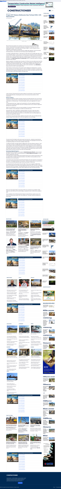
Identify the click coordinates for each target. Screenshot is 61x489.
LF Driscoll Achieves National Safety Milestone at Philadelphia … (36, 344)
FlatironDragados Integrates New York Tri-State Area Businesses (36, 368)
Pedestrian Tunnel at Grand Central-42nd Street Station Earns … (12, 342)
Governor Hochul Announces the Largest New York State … (11, 393)
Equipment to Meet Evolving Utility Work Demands (45, 270)
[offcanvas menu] (52, 10)
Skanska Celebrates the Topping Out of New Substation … (11, 381)
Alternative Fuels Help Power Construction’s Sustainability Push (46, 33)
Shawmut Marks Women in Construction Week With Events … (12, 384)
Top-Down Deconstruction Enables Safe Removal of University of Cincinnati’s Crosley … (45, 323)
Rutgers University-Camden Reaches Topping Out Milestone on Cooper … (36, 296)
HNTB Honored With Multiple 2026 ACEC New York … (12, 333)
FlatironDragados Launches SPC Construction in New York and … (36, 360)
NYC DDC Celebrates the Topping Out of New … (24, 333)
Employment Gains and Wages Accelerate (46, 42)
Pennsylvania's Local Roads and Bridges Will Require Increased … (36, 342)
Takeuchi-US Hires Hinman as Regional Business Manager (23, 287)
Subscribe (20, 482)
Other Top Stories (9, 415)
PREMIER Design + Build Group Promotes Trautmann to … (11, 298)
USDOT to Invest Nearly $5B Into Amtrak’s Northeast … (24, 340)
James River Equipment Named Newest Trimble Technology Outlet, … (12, 357)
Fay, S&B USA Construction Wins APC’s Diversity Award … (11, 344)
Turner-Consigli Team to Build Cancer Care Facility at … (23, 357)
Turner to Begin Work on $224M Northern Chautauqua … (23, 363)
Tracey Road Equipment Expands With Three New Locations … (36, 365)
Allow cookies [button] (4, 1)
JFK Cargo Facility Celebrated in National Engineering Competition (12, 337)
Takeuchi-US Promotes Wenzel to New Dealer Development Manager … (24, 299)
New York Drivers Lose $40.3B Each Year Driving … (35, 333)
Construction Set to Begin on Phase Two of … (36, 291)
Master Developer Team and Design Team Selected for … (36, 287)
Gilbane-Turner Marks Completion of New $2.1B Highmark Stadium (12, 293)
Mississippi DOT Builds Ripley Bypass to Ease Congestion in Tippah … (45, 331)
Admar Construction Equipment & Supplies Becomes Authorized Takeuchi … (12, 366)
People (20, 277)
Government (21, 323)
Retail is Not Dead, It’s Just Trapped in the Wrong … (46, 306)
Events (8, 371)
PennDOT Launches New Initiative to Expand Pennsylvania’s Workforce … (24, 337)
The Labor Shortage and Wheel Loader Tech (45, 240)
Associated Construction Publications (7, 487)
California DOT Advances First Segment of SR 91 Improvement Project (45, 314)
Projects (32, 277)
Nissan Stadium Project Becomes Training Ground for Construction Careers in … (46, 347)
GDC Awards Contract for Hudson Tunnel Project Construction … (12, 291)
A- (48, 10)
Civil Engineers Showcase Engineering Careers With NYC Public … (11, 390)
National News (46, 13)
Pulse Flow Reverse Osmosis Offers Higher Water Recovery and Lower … (46, 397)
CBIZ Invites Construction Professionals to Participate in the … (36, 337)
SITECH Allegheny (22, 75)
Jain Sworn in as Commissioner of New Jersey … (24, 293)
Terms (54, 487)
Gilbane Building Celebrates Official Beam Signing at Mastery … (24, 368)
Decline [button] (1, 1)
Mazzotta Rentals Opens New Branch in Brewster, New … (35, 363)
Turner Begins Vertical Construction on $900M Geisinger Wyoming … (24, 360)
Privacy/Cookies (58, 487)
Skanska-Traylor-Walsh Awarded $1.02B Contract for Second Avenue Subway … (36, 299)
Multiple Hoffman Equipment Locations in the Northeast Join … (36, 357)
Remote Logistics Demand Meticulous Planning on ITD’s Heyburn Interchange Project (45, 413)
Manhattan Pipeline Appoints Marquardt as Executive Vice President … (23, 296)
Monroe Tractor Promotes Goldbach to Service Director (11, 287)
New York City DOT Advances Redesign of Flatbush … (23, 345)
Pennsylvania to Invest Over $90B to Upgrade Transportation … (36, 293)
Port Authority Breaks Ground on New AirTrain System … (24, 365)
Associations (9, 323)
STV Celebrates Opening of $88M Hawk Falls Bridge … (12, 296)
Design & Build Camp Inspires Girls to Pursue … (36, 339)
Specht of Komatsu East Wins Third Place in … (12, 363)
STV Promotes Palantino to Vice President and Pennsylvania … (23, 291)
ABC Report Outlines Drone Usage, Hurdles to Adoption (45, 246)
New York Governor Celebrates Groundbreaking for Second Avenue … (12, 301)
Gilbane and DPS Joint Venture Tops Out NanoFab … (11, 387)
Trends (32, 323)
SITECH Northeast (22, 80)
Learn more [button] (23, 0)
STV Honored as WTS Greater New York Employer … (12, 339)
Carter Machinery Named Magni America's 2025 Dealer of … (11, 369)
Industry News (9, 277)
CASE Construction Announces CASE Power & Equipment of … (11, 361)
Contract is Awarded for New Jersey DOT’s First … (24, 343)
